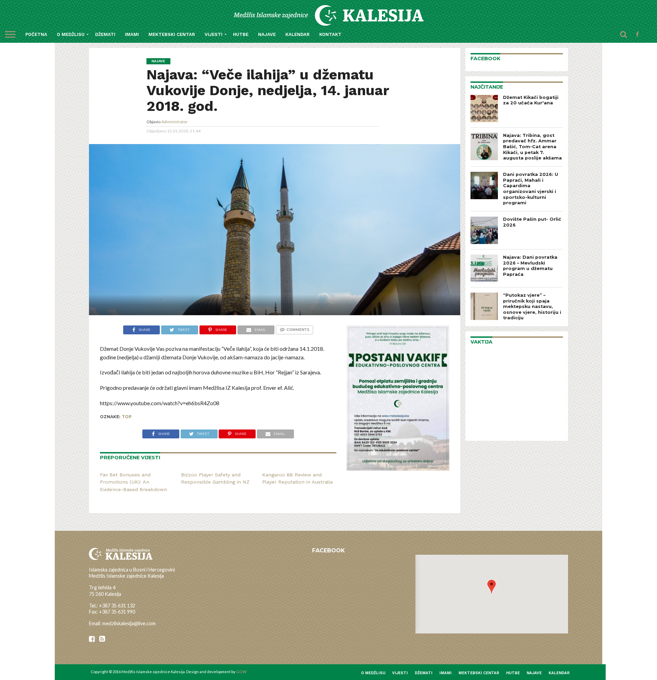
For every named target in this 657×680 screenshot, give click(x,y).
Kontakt (330, 34)
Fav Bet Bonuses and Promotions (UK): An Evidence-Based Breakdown (133, 482)
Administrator (175, 121)
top (127, 416)
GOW (241, 671)
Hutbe (240, 34)
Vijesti (213, 34)
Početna (36, 34)
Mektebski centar (172, 34)
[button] (491, 586)
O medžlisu (71, 34)
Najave (267, 34)
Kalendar (297, 34)
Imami (132, 34)
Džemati (105, 34)
